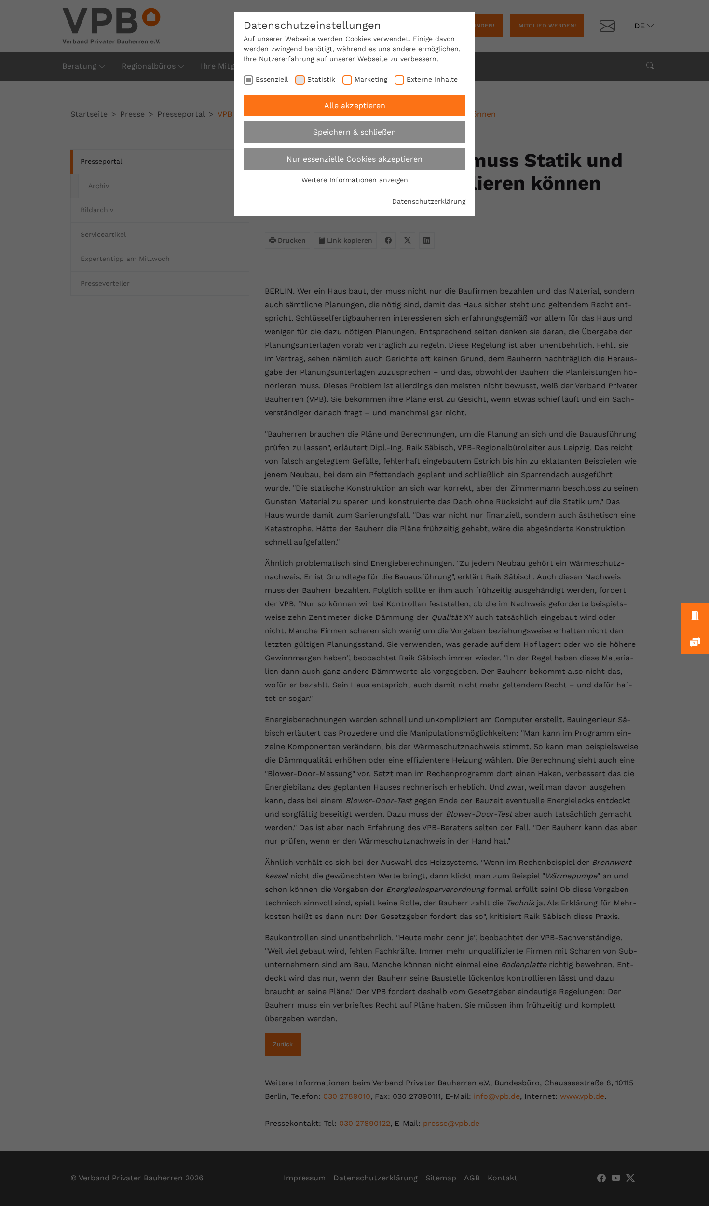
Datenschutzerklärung (428, 201)
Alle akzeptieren (354, 105)
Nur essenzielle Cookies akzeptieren (354, 159)
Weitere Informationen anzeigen (354, 180)
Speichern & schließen (354, 132)
